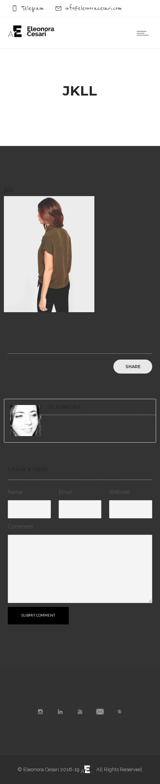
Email (65, 492)
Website (119, 492)
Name (15, 492)
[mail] (100, 711)
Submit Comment (38, 615)
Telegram (32, 8)
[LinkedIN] (60, 711)
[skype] (119, 711)
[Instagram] (40, 711)
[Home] (31, 35)
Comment (20, 526)
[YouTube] (80, 711)
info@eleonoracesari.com (93, 8)
